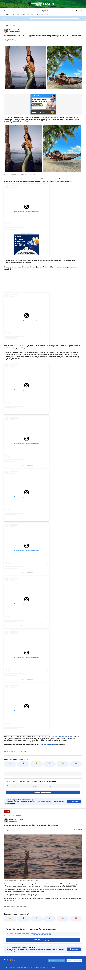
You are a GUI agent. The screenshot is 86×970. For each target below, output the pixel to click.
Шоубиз (6, 14)
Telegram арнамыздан (48, 744)
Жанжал (33, 14)
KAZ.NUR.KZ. (25, 122)
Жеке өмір (26, 14)
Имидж (46, 14)
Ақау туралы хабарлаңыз (56, 960)
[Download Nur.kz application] (43, 4)
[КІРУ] (81, 10)
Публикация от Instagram (26, 233)
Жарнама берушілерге (74, 960)
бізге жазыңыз (23, 751)
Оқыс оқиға (40, 14)
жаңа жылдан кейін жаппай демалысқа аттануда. (54, 736)
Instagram (75, 801)
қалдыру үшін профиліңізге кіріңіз (42, 786)
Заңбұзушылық (16, 815)
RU (77, 10)
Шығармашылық (17, 14)
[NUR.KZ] (43, 10)
